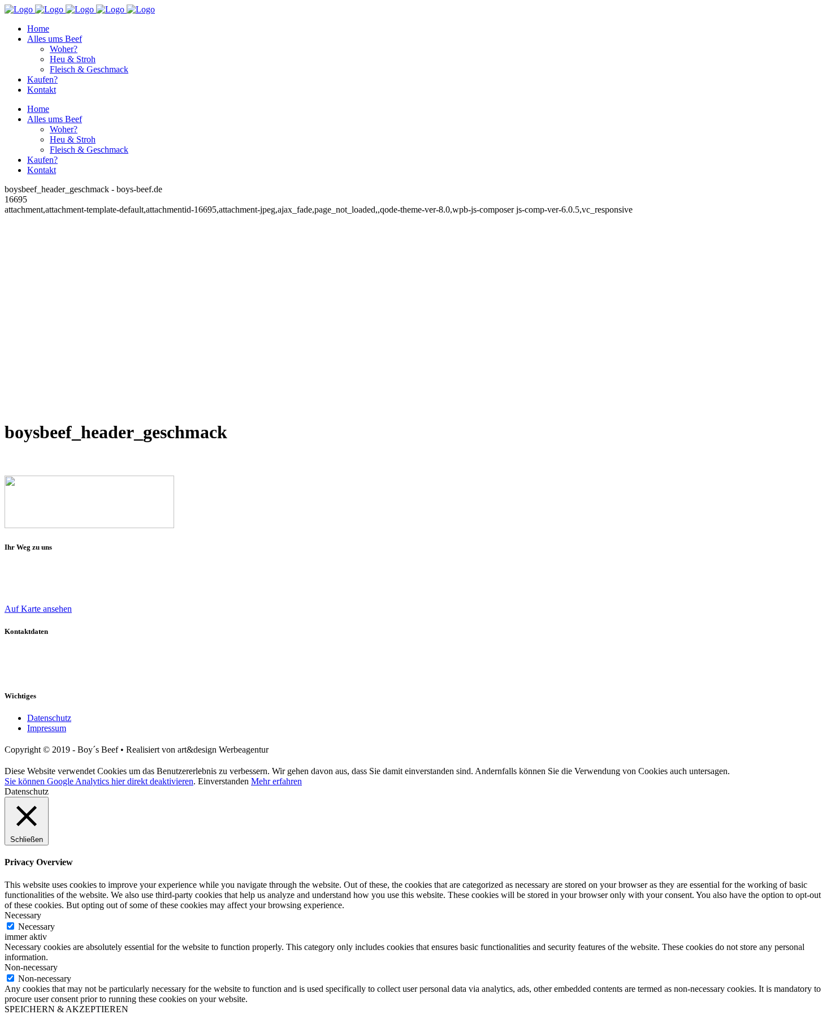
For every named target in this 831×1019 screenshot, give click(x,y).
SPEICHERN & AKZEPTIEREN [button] (66, 1009)
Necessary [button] (23, 915)
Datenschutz (49, 718)
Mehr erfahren (276, 781)
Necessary (36, 926)
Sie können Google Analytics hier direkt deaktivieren (99, 781)
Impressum (46, 728)
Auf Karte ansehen (38, 609)
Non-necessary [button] (31, 967)
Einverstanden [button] (223, 781)
